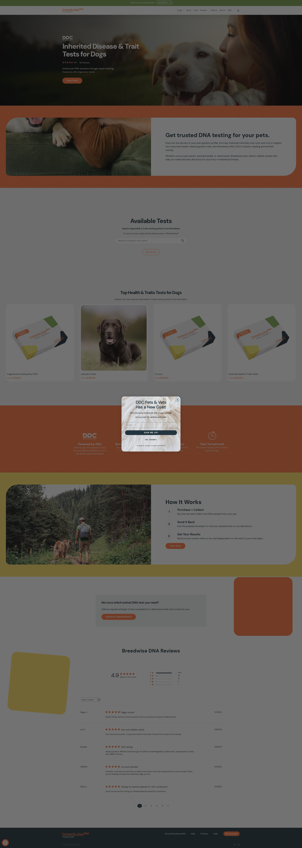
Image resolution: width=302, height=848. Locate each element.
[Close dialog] (177, 400)
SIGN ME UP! (151, 433)
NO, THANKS (151, 440)
